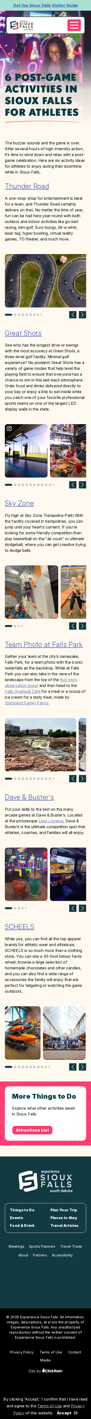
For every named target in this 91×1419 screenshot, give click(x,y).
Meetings (16, 1246)
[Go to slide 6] (31, 315)
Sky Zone (19, 503)
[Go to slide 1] (8, 315)
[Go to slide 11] (50, 485)
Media (45, 1360)
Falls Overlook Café (23, 691)
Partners (40, 1255)
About (23, 1255)
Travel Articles (64, 1226)
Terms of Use (49, 1405)
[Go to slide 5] (27, 315)
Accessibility (62, 1255)
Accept (64, 1413)
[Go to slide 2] (15, 315)
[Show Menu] (74, 25)
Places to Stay (63, 1218)
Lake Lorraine (51, 820)
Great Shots (23, 333)
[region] (45, 285)
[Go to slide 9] (41, 315)
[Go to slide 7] (34, 315)
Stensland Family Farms (26, 703)
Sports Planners (42, 1246)
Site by (35, 1371)
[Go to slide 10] (46, 485)
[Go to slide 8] (38, 315)
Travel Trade (71, 1246)
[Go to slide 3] (19, 315)
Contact (74, 1352)
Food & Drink (22, 1226)
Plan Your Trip (63, 1210)
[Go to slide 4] (23, 315)
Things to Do (22, 1210)
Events (16, 1218)
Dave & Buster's (29, 797)
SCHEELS (19, 927)
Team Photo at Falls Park (44, 644)
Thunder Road (27, 186)
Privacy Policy (21, 1352)
